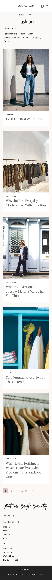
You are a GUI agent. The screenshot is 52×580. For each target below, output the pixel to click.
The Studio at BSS (10, 560)
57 (26, 490)
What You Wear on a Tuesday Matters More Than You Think (25, 291)
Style (5, 538)
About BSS (7, 548)
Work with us (8, 556)
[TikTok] (14, 515)
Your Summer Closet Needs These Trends (25, 379)
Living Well (7, 534)
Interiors (6, 526)
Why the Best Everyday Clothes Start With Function (26, 202)
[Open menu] (47, 6)
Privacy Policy (26, 570)
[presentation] (26, 80)
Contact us (7, 552)
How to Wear (27, 34)
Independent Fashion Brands (16, 37)
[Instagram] (9, 515)
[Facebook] (5, 515)
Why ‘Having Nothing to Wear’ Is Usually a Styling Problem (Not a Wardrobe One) (23, 470)
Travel (5, 530)
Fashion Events (10, 34)
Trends (7, 41)
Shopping (37, 37)
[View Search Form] (42, 6)
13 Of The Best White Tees (24, 118)
